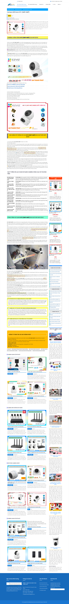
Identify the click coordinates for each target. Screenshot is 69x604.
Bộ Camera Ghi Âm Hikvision (55, 319)
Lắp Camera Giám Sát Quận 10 (34, 349)
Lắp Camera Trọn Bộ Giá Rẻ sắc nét (55, 324)
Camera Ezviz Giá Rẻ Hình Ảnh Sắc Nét (55, 302)
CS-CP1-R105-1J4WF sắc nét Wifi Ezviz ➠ (15, 395)
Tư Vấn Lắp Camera (43, 590)
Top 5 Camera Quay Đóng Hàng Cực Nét (55, 274)
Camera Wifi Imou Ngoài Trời (55, 304)
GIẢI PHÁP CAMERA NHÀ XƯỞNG (56, 1)
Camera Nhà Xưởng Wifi (43, 588)
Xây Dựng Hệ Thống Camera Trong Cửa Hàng (20, 349)
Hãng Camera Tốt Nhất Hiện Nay (55, 370)
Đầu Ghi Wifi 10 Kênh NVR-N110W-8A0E (14, 452)
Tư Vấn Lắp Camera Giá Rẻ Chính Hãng (55, 399)
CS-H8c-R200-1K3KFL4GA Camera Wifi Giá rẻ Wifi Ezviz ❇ (16, 507)
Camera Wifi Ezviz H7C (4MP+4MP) (18, 12)
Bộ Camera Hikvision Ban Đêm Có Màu (55, 317)
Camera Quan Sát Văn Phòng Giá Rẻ (25, 350)
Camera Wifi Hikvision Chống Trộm (55, 293)
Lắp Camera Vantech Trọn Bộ (55, 321)
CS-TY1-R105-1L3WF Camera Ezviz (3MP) (56, 191)
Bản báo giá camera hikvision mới (55, 284)
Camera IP (41, 4)
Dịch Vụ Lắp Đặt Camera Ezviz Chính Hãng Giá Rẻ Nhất (55, 513)
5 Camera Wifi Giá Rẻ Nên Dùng (55, 269)
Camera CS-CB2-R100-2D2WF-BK (13, 371)
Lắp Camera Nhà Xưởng (21, 4)
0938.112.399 (20, 1)
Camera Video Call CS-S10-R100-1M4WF (35, 563)
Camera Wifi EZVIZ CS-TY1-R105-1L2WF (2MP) (55, 255)
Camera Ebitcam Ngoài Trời (55, 299)
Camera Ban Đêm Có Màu (27, 9)
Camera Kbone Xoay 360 (54, 309)
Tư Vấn (54, 4)
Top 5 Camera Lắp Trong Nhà (55, 286)
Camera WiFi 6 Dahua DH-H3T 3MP (13, 563)
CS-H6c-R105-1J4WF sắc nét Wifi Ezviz (34, 371)
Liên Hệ (59, 4)
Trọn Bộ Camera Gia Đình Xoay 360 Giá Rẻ (15, 426)
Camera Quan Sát (10, 9)
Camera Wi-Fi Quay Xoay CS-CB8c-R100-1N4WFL (55, 234)
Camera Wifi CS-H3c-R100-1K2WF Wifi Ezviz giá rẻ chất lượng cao (16, 482)
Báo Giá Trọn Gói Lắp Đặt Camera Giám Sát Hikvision (55, 342)
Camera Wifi (48, 4)
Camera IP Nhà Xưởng (43, 586)
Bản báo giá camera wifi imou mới (55, 297)
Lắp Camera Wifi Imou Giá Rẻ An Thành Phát (55, 427)
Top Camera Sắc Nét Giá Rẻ (55, 271)
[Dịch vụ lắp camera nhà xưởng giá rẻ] (14, 584)
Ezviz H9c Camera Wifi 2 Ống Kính (56, 548)
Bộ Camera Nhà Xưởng (32, 4)
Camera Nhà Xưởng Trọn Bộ (44, 584)
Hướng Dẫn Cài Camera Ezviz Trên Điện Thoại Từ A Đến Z (55, 483)
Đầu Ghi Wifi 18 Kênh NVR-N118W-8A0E (34, 426)
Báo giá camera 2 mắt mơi (54, 279)
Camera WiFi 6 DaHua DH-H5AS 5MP (34, 526)
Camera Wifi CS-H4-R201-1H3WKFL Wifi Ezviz (35, 395)
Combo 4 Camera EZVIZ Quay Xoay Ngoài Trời (36, 452)
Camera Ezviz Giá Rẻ (18, 9)
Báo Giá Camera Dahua (54, 281)
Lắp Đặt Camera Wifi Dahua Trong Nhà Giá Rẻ (55, 306)
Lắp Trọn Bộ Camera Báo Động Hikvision (55, 314)
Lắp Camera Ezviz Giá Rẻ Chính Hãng (55, 456)
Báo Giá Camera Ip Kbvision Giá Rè (39, 350)
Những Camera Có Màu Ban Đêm (55, 277)
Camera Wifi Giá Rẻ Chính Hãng (55, 291)
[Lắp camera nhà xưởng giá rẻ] (11, 5)
